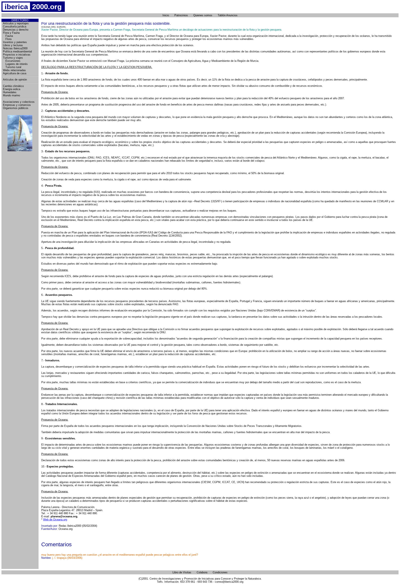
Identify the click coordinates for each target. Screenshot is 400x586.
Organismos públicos (15, 108)
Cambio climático (13, 86)
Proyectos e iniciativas (16, 54)
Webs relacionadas (14, 70)
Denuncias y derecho (15, 29)
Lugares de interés (15, 64)
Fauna (8, 35)
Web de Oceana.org (55, 519)
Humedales (9, 92)
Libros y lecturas (13, 45)
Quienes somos (202, 15)
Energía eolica (11, 89)
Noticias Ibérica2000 (15, 48)
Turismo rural (12, 67)
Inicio (165, 15)
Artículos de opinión (15, 79)
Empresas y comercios (17, 105)
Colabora (202, 572)
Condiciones (220, 572)
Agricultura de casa (14, 73)
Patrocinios (181, 15)
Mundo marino (11, 95)
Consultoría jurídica (14, 26)
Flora (7, 39)
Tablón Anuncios (228, 15)
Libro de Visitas (181, 572)
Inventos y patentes (15, 42)
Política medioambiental (17, 51)
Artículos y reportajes (16, 23)
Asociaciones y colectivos (19, 101)
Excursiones (11, 60)
